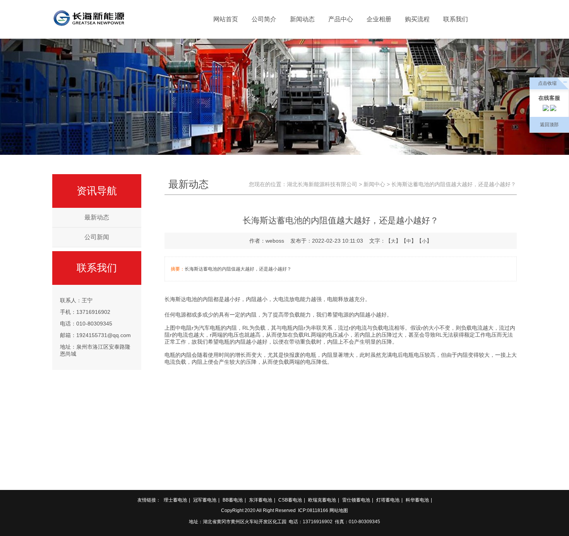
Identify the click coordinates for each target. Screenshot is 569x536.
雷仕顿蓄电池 (356, 500)
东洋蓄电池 (260, 500)
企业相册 (379, 19)
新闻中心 (374, 184)
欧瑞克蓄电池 (322, 500)
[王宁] (546, 109)
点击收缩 (547, 83)
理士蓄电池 (175, 500)
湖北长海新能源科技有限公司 (322, 184)
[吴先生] (553, 109)
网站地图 (338, 510)
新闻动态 (302, 19)
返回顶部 (549, 124)
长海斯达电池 (181, 299)
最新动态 (96, 217)
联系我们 (455, 19)
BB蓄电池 (233, 500)
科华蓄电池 (417, 500)
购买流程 (417, 19)
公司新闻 (96, 237)
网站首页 (225, 19)
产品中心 (340, 19)
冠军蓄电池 (204, 500)
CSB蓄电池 (290, 500)
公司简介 (264, 19)
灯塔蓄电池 (387, 500)
